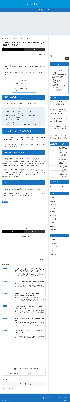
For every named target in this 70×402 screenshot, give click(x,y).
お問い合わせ (54, 397)
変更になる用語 (19, 83)
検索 (51, 56)
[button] (34, 49)
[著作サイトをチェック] (57, 90)
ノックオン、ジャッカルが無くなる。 (24, 85)
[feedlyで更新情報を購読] (59, 90)
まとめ (16, 90)
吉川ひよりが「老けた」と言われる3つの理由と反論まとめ (58, 103)
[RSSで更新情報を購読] (61, 90)
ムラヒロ (59, 70)
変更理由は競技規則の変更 (21, 88)
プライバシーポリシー (63, 397)
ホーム (41, 397)
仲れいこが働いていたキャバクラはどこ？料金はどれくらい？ (58, 120)
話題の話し (6, 201)
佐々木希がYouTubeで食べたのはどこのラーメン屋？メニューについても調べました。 (58, 111)
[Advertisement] (35, 22)
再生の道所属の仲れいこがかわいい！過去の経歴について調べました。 (58, 128)
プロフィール (47, 397)
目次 (22, 80)
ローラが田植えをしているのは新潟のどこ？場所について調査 (58, 137)
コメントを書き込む (24, 384)
